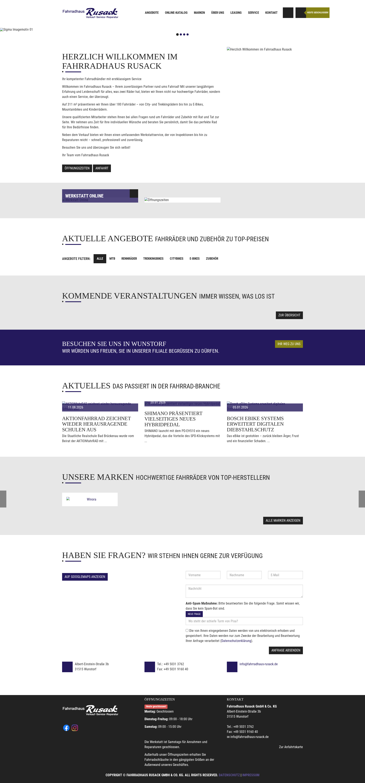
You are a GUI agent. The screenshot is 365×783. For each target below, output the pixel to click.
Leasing (236, 13)
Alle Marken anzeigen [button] (283, 520)
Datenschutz (229, 775)
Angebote (152, 13)
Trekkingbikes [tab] (153, 259)
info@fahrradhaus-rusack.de (259, 664)
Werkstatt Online (84, 196)
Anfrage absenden (285, 650)
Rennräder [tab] (129, 259)
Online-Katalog (176, 13)
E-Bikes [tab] (195, 259)
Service (253, 13)
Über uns (217, 13)
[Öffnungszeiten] (301, 12)
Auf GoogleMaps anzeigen (85, 577)
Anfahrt (101, 168)
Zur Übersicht (289, 315)
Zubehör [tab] (212, 259)
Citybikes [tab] (176, 259)
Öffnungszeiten (77, 168)
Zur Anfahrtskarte (291, 747)
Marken (199, 13)
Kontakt (271, 13)
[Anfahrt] (288, 12)
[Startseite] (90, 13)
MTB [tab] (112, 259)
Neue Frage (194, 614)
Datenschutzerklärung (236, 641)
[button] (27, 29)
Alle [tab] (100, 259)
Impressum (250, 775)
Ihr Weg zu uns (289, 344)
